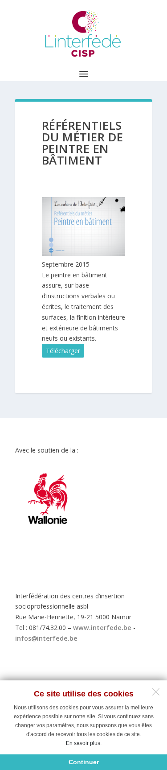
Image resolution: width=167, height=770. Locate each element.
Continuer (84, 762)
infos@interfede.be (46, 638)
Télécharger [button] (63, 350)
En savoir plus (83, 743)
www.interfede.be (102, 627)
